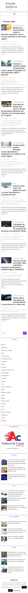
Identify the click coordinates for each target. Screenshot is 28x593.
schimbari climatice (13, 239)
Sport (2, 409)
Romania (6, 203)
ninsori (5, 163)
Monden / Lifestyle (6, 392)
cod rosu (15, 274)
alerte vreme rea (6, 309)
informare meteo (8, 122)
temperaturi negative (13, 203)
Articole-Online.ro (11, 5)
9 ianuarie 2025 (5, 197)
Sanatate (3, 403)
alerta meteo (5, 80)
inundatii (7, 237)
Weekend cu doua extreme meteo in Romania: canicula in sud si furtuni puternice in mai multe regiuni (13, 33)
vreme (18, 44)
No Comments (14, 41)
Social (2, 406)
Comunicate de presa (18, 25)
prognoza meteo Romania (9, 123)
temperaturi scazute (10, 164)
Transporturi (4, 415)
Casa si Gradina (5, 356)
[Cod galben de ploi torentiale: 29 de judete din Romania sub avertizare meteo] (6, 224)
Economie (3, 367)
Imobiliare (3, 378)
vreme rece (6, 166)
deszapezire (13, 161)
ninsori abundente (11, 163)
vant (19, 311)
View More (5, 54)
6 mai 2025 (4, 77)
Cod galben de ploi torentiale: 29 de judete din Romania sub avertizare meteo (13, 227)
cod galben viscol (12, 120)
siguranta (19, 239)
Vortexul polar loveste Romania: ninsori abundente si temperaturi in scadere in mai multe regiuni (13, 150)
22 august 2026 (5, 41)
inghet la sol (15, 122)
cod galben (11, 44)
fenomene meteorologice (8, 311)
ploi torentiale (13, 237)
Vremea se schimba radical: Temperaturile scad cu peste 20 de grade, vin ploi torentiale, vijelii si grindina (13, 69)
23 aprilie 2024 (5, 307)
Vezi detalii (17, 590)
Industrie (3, 381)
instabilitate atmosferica (14, 81)
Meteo (14, 183)
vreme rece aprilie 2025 (10, 125)
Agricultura (4, 347)
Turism (3, 417)
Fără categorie (5, 375)
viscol (17, 164)
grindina (7, 81)
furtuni (15, 44)
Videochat (4, 420)
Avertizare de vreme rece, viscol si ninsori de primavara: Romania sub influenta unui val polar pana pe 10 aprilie (13, 110)
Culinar (3, 364)
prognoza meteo (9, 83)
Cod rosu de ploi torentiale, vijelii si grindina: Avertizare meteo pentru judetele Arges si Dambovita (13, 265)
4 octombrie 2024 (6, 233)
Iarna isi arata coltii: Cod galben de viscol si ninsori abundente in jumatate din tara (13, 190)
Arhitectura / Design (6, 350)
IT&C (2, 384)
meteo (10, 276)
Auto (2, 353)
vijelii (8, 84)
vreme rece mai (12, 84)
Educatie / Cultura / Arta (7, 370)
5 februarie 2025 (5, 159)
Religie (3, 398)
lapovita (9, 201)
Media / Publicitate (6, 387)
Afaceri (3, 344)
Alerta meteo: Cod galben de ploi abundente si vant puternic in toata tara (13, 301)
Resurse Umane (5, 401)
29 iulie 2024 (5, 272)
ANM (3, 44)
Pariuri (3, 395)
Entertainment (5, 372)
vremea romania (20, 84)
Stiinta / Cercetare (6, 412)
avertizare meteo (9, 200)
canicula (7, 44)
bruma (6, 120)
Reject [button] (10, 590)
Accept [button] (24, 587)
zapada (10, 166)
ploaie (16, 311)
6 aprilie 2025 (5, 118)
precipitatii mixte (18, 201)
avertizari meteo (8, 236)
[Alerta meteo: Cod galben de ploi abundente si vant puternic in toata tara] (6, 297)
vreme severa (14, 204)
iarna (6, 201)
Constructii (4, 361)
